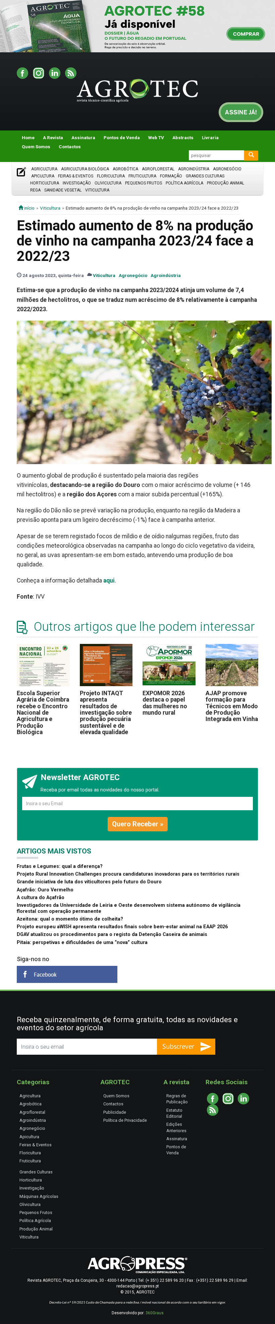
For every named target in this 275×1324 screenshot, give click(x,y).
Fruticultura (142, 176)
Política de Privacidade (125, 1120)
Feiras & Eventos (75, 176)
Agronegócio (227, 169)
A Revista (53, 137)
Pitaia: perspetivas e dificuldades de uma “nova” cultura (82, 942)
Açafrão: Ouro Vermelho (45, 890)
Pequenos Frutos (143, 183)
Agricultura (44, 169)
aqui (109, 580)
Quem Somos (36, 146)
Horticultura (44, 183)
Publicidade (114, 1112)
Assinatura (83, 137)
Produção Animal (225, 183)
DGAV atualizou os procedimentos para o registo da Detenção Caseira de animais (112, 934)
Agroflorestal (158, 169)
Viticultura (97, 190)
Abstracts (183, 137)
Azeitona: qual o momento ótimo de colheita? (70, 919)
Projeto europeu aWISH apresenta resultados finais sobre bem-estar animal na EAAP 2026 (122, 927)
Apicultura (42, 176)
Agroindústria (193, 169)
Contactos (70, 146)
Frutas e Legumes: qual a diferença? (60, 866)
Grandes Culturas (205, 176)
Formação (171, 176)
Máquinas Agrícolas (38, 1196)
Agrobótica (125, 169)
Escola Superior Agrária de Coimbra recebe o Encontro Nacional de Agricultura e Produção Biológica (43, 712)
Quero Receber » (137, 824)
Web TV (156, 137)
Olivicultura (108, 183)
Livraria (210, 137)
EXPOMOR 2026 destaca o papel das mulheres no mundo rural (165, 703)
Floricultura (111, 176)
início (29, 208)
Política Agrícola (184, 183)
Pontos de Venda (122, 137)
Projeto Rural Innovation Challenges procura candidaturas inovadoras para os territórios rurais (128, 874)
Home (28, 137)
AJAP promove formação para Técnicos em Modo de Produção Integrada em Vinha (232, 706)
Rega (35, 190)
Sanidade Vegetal (62, 190)
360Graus (155, 1313)
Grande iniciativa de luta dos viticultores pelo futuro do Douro (89, 882)
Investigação (77, 183)
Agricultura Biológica (85, 169)
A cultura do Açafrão (40, 897)
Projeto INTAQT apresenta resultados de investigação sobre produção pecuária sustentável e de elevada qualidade (106, 712)
